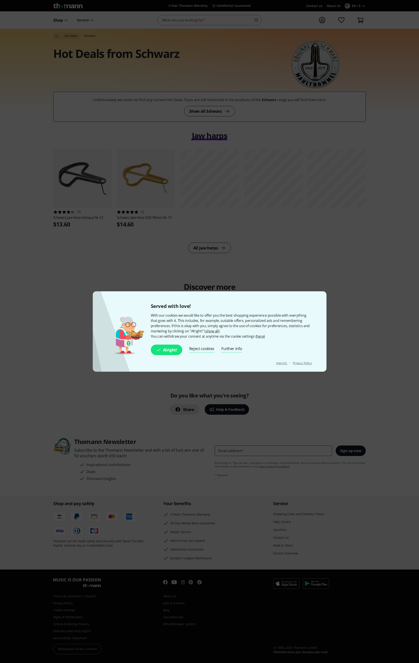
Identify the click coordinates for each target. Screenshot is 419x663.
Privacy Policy (302, 363)
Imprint (282, 363)
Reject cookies (202, 348)
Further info (231, 348)
